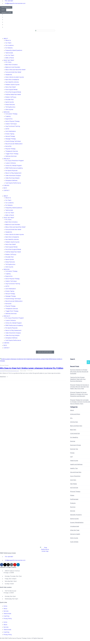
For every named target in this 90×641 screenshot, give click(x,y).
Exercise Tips (74, 449)
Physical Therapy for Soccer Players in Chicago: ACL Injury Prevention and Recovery (79, 394)
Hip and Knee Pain (75, 472)
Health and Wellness (76, 464)
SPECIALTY (7, 158)
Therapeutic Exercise (11, 151)
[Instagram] (8, 564)
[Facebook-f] (1, 564)
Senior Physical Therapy (12, 121)
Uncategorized (74, 526)
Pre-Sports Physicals (11, 170)
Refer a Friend (9, 58)
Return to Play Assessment (13, 173)
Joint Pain (73, 480)
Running (72, 507)
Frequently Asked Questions (13, 50)
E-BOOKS (6, 185)
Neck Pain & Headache (12, 79)
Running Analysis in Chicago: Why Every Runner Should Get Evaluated (79, 371)
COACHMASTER (75, 433)
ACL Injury (8, 62)
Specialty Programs (76, 514)
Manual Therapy (10, 136)
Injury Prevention (75, 476)
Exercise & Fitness (75, 445)
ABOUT (6, 38)
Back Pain (73, 429)
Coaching (6, 616)
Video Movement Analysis (13, 175)
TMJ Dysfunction (10, 107)
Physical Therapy (10, 148)
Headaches (8, 74)
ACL (71, 418)
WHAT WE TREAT (9, 60)
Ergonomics (8, 119)
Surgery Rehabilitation (76, 522)
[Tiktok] (11, 564)
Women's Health (75, 534)
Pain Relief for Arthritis (12, 82)
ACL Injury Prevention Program (14, 160)
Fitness (72, 453)
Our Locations (9, 45)
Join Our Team (9, 55)
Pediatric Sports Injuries (12, 84)
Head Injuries (74, 460)
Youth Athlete (74, 542)
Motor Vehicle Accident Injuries (14, 77)
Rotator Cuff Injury (10, 97)
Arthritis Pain (74, 422)
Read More (3, 376)
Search (72, 359)
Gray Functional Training (12, 126)
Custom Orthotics (10, 163)
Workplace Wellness (11, 180)
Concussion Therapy (11, 114)
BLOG (5, 188)
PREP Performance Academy (14, 168)
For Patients (9, 48)
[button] (45, 194)
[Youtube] (14, 564)
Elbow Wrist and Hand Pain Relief (15, 69)
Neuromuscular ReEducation (14, 143)
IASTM (7, 129)
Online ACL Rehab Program (13, 165)
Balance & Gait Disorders (12, 67)
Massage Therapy (10, 139)
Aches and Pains (75, 414)
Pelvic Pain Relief (10, 87)
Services (72, 511)
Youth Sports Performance (13, 183)
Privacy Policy (8, 618)
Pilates (72, 495)
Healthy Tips (74, 468)
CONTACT (6, 190)
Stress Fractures (10, 104)
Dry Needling (74, 437)
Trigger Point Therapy (11, 153)
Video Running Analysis (12, 178)
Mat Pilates (73, 484)
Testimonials (9, 53)
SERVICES (6, 112)
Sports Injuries (9, 102)
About (72, 410)
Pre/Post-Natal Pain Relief (13, 94)
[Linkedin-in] (18, 564)
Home (5, 606)
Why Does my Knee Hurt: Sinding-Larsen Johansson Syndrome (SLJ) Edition (31, 368)
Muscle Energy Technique (13, 141)
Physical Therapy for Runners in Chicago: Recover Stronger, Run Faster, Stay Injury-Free (79, 386)
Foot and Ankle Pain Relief (13, 72)
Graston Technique (11, 124)
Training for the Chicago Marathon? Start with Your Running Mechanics (78, 379)
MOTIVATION (74, 487)
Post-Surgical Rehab (11, 89)
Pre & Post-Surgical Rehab (13, 92)
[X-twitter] (5, 564)
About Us (8, 40)
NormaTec (8, 146)
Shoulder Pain (9, 99)
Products (73, 503)
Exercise (72, 441)
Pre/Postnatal (74, 499)
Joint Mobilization (10, 131)
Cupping (7, 116)
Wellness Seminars (11, 156)
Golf (71, 456)
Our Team (8, 43)
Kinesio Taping (9, 134)
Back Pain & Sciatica (11, 64)
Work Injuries (9, 109)
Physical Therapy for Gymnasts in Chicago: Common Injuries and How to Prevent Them (80, 401)
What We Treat (74, 530)
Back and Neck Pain (76, 426)
